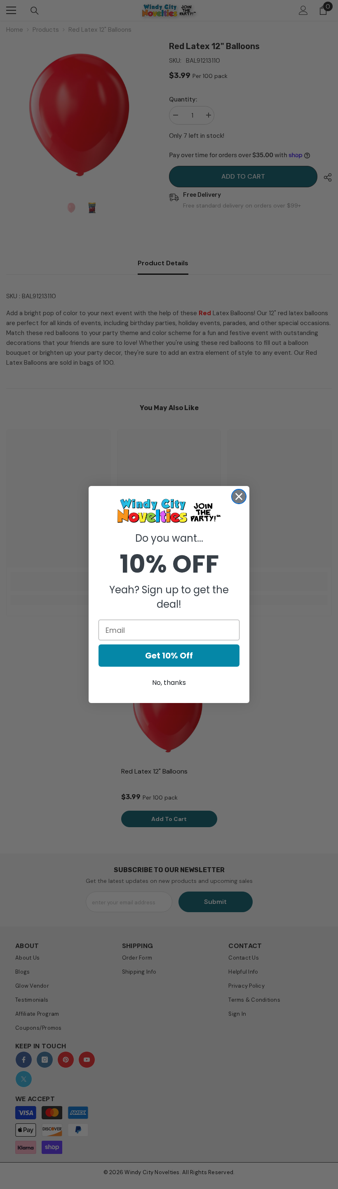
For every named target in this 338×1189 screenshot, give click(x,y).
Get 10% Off (169, 655)
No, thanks (169, 682)
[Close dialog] (239, 496)
